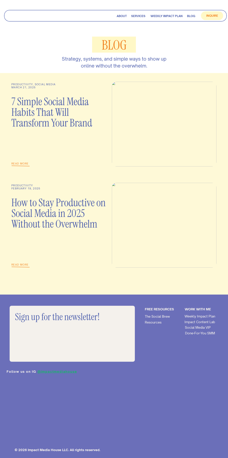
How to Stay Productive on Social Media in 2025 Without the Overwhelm (58, 213)
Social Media (45, 84)
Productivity (22, 84)
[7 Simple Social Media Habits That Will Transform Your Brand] (164, 124)
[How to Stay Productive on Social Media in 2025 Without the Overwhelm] (164, 225)
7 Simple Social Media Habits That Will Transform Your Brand (51, 112)
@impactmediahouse (57, 371)
